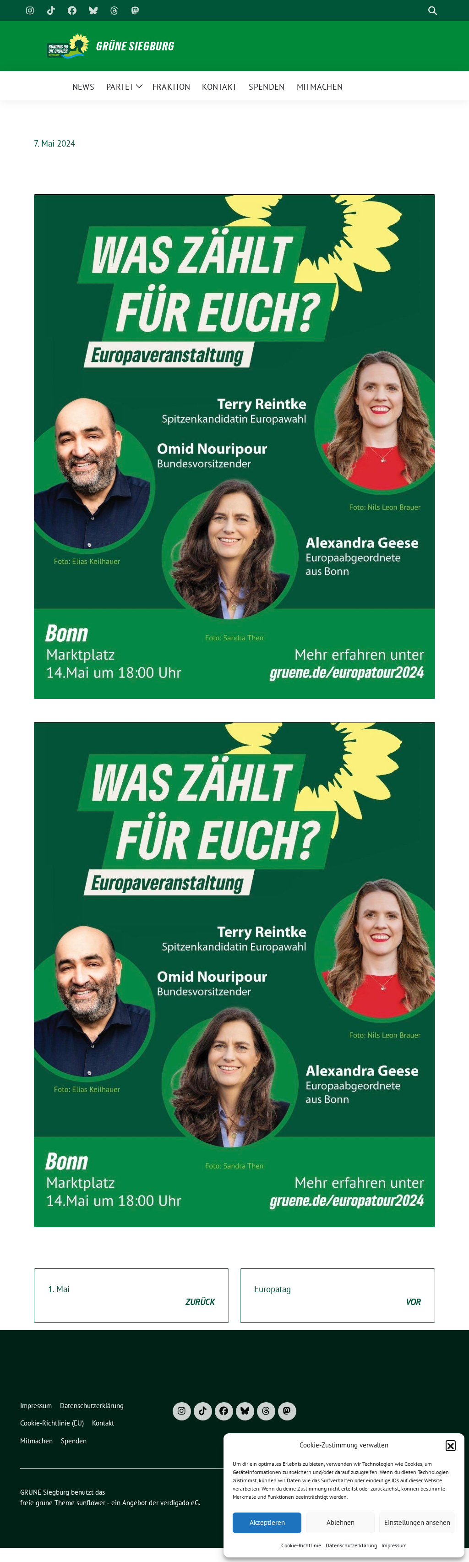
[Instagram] (30, 10)
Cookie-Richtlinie (301, 1545)
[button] (450, 1445)
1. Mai (131, 1295)
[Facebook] (72, 10)
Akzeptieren (267, 1522)
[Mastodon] (135, 10)
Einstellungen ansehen (417, 1522)
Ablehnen (340, 1522)
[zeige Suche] (433, 11)
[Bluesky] (93, 10)
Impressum (394, 1545)
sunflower (90, 1502)
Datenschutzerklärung (351, 1545)
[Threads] (114, 10)
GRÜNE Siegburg (135, 46)
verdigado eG (179, 1502)
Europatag (337, 1295)
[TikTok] (51, 10)
